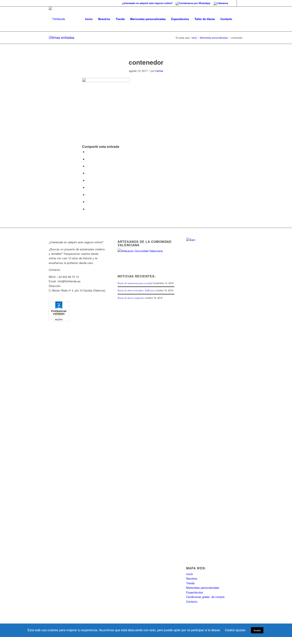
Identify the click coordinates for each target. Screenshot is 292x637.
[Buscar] (239, 19)
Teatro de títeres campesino (131, 297)
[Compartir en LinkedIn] (88, 180)
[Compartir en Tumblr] (88, 187)
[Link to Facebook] (233, 3)
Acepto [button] (257, 630)
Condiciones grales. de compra (205, 597)
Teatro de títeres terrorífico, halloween (136, 290)
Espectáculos (194, 592)
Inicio (194, 37)
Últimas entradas (61, 37)
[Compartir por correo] (88, 209)
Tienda (190, 583)
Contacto (191, 601)
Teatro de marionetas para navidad (135, 283)
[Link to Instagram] (240, 3)
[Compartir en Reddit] (88, 201)
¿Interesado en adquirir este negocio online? (147, 3)
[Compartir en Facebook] (88, 151)
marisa (159, 71)
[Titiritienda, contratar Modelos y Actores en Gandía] (59, 320)
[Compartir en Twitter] (88, 159)
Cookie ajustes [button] (235, 630)
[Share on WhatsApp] (88, 166)
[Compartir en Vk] (88, 194)
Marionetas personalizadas (214, 37)
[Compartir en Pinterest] (88, 173)
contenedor (146, 62)
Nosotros (191, 578)
